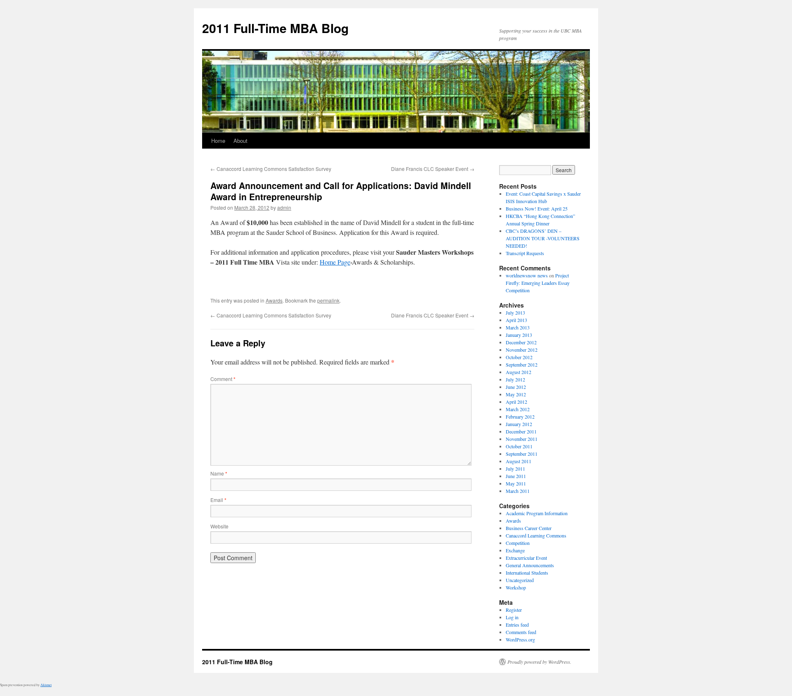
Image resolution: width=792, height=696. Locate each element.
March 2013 (518, 327)
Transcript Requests (525, 253)
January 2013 (519, 334)
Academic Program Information (537, 513)
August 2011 (518, 461)
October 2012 (519, 357)
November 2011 (521, 439)
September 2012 (521, 364)
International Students (527, 572)
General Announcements (530, 565)
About (240, 140)
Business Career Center (529, 528)
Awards (274, 300)
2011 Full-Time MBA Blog (275, 28)
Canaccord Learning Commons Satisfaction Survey (270, 168)
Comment (223, 378)
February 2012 (520, 416)
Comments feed (521, 632)
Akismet (46, 685)
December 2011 (521, 431)
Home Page (335, 262)
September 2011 (521, 453)
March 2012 (518, 409)
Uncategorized (520, 580)
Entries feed (517, 624)
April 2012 (516, 401)
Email (218, 499)
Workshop (516, 587)
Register (514, 609)
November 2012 (521, 349)
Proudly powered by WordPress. (539, 661)
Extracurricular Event (526, 557)
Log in (512, 617)
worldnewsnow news (527, 275)
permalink (328, 300)
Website (219, 526)
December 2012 (521, 342)
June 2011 (516, 476)
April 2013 (516, 320)
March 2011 (518, 491)
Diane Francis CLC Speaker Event (432, 168)
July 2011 (515, 468)
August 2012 (518, 372)
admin (284, 207)
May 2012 (516, 394)
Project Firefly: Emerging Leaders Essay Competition (538, 283)
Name (218, 473)
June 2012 (516, 387)
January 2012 (519, 424)
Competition (518, 543)
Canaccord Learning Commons (536, 535)
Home (218, 140)
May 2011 (516, 483)
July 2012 (515, 379)
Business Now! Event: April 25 (537, 208)
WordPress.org (520, 639)
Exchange (515, 550)
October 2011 (519, 446)
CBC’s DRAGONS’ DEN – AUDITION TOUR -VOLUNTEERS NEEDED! (543, 238)
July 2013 (515, 312)
